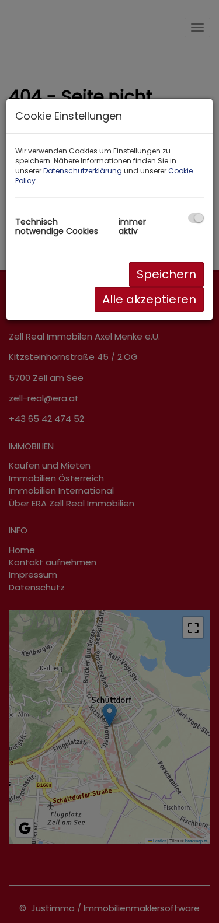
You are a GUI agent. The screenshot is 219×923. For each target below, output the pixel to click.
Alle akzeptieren (149, 299)
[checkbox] (196, 218)
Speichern (166, 274)
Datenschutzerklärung (82, 171)
